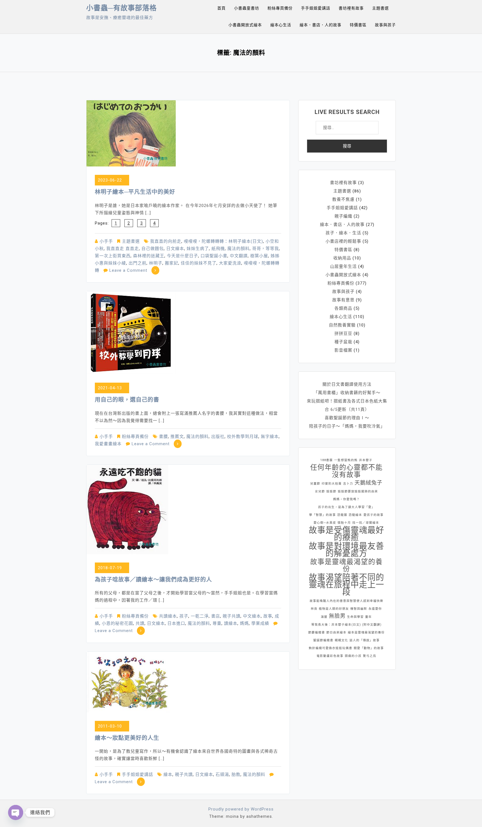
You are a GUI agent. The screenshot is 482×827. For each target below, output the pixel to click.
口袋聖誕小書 (214, 255)
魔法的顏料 (238, 248)
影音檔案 (343, 350)
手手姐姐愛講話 (315, 8)
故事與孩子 (385, 25)
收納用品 (342, 258)
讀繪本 (230, 623)
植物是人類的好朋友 (334, 609)
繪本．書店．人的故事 (320, 25)
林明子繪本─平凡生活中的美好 (135, 192)
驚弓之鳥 (369, 656)
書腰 (163, 436)
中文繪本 (252, 616)
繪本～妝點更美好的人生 (127, 738)
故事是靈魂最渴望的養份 (346, 565)
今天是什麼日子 (182, 255)
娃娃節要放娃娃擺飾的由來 (358, 491)
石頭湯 (222, 774)
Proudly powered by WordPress (241, 809)
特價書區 (358, 25)
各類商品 (343, 308)
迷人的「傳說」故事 (365, 640)
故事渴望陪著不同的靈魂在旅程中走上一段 (346, 584)
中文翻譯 (239, 255)
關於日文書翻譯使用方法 (347, 384)
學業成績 (260, 623)
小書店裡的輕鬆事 (343, 241)
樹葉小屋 (259, 255)
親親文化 (341, 640)
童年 (368, 617)
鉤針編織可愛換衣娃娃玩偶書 (330, 648)
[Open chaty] (15, 812)
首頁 (221, 8)
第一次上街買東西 (113, 255)
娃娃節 (331, 491)
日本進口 (176, 623)
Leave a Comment (128, 270)
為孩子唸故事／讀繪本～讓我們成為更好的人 (153, 579)
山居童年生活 (343, 266)
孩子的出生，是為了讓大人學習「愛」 (346, 507)
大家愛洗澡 (230, 263)
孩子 (183, 616)
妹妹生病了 (198, 248)
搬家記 (171, 263)
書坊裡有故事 (351, 8)
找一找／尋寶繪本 (365, 523)
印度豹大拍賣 (332, 483)
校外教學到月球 (242, 436)
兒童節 (315, 483)
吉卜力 (348, 483)
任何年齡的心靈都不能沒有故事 (346, 471)
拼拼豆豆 (343, 333)
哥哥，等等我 (265, 248)
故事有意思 (343, 299)
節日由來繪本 (336, 632)
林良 (314, 609)
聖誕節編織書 (323, 640)
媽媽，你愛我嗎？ (346, 499)
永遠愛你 (375, 609)
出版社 (218, 436)
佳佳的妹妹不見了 (198, 263)
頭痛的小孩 (353, 656)
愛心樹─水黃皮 (325, 523)
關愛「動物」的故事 (369, 648)
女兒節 (320, 491)
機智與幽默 (358, 609)
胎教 (236, 774)
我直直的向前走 (165, 241)
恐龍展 (342, 515)
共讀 (140, 623)
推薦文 (177, 436)
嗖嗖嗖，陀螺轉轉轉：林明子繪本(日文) (223, 241)
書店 (215, 616)
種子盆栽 (343, 341)
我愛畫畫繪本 (108, 443)
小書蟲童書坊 (246, 8)
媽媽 (244, 623)
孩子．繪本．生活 (343, 232)
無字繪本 (270, 436)
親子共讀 (231, 616)
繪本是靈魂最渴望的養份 (366, 632)
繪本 (167, 774)
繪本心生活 (280, 25)
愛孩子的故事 (373, 515)
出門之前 (137, 263)
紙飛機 (218, 248)
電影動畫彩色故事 (330, 656)
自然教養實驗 (342, 325)
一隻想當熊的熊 (346, 460)
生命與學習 (355, 617)
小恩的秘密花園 (117, 623)
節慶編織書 (316, 632)
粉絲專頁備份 (280, 8)
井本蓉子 (365, 460)
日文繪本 (175, 248)
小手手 (106, 241)
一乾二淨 (200, 616)
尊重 (217, 623)
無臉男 (337, 616)
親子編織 (343, 216)
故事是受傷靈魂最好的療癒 (346, 533)
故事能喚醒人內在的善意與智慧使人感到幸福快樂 (346, 601)
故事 (267, 616)
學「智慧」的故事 (322, 515)
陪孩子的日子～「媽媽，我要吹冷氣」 (347, 426)
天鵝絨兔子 (368, 483)
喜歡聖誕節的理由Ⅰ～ (347, 417)
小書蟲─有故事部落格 (121, 8)
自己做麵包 (152, 248)
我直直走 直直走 (122, 248)
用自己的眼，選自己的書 (127, 399)
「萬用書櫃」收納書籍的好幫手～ (347, 392)
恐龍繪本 (355, 515)
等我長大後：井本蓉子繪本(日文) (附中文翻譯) (346, 624)
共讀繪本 (168, 616)
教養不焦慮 (343, 199)
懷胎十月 (344, 523)
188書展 (326, 460)
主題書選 (380, 8)
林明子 (155, 263)
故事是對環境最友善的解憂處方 (346, 549)
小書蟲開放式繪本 (245, 25)
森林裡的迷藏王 (148, 255)
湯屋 (324, 617)
